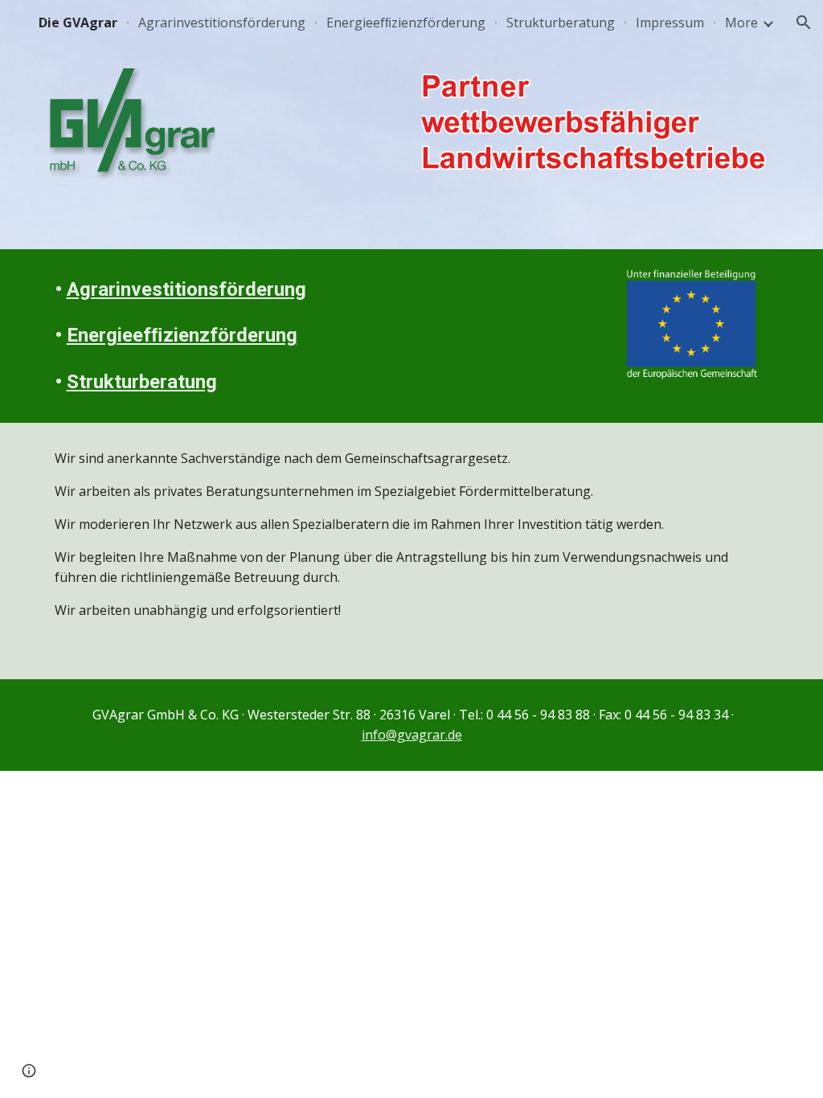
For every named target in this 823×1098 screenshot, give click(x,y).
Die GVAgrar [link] (78, 22)
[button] (803, 22)
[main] (194, 336)
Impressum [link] (670, 22)
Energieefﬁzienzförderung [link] (405, 22)
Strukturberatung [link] (560, 22)
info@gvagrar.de (412, 735)
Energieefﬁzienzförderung (182, 335)
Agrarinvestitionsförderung (186, 289)
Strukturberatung (142, 382)
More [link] (741, 22)
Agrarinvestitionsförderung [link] (221, 22)
